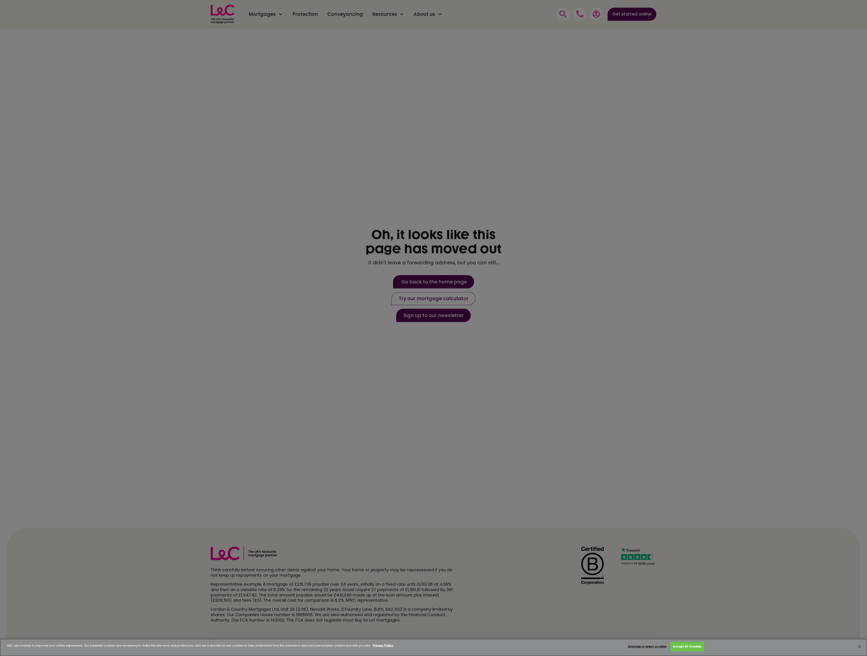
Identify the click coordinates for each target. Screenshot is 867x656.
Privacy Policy (383, 645)
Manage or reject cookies (647, 646)
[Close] (860, 647)
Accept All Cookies (687, 646)
